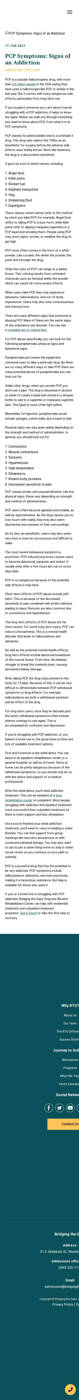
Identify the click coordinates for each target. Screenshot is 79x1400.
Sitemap (51, 1275)
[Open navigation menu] (70, 12)
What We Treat (39, 1076)
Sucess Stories (39, 1039)
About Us (39, 1015)
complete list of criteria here (27, 330)
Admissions (39, 1060)
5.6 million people (24, 84)
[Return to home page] (24, 12)
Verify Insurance (39, 1084)
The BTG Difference (39, 1031)
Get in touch (28, 913)
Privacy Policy (32, 1275)
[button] (18, 1108)
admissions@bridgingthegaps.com (39, 1257)
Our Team (39, 1023)
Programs (39, 1068)
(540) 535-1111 (39, 1238)
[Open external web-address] (39, 1177)
